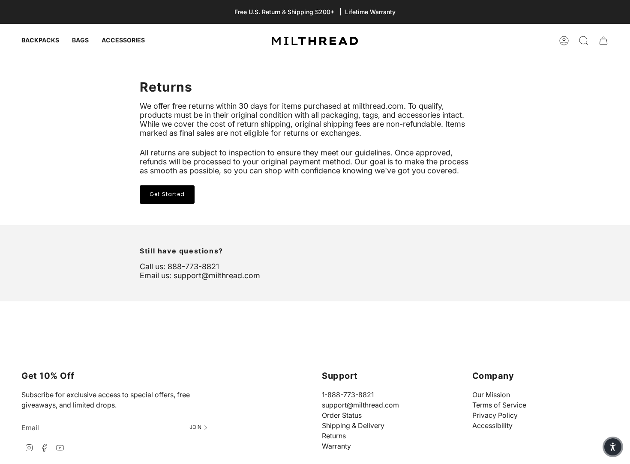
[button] (613, 447)
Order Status (342, 415)
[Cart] (603, 40)
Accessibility (492, 425)
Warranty (336, 446)
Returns (334, 435)
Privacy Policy (495, 415)
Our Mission (491, 394)
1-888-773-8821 (348, 394)
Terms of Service (499, 405)
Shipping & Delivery (353, 425)
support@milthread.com (360, 405)
